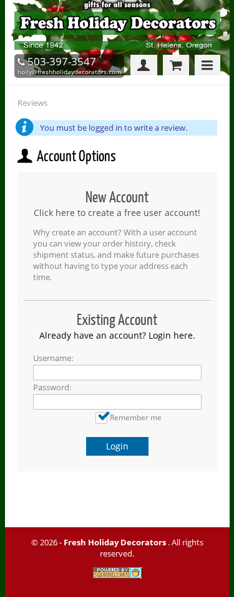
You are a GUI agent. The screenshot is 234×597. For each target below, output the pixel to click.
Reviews (32, 102)
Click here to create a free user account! (117, 213)
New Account (117, 197)
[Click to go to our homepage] (120, 49)
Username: (53, 358)
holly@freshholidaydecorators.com (69, 71)
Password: (52, 387)
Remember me (136, 417)
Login (117, 446)
